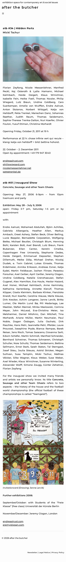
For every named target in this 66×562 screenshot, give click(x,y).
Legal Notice (44, 552)
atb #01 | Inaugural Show (20, 182)
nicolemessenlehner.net (17, 168)
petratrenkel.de (12, 171)
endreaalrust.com (13, 160)
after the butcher (20, 7)
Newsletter (32, 552)
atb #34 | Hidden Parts (18, 28)
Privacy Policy (58, 552)
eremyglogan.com (13, 524)
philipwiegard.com (14, 164)
